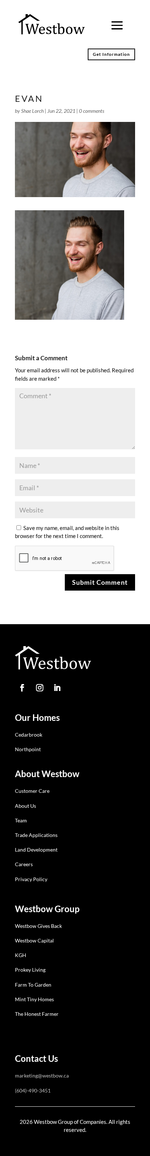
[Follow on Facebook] (22, 687)
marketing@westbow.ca (42, 1075)
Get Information (111, 54)
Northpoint (28, 749)
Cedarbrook (28, 734)
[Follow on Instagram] (39, 687)
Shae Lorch (32, 111)
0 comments (91, 111)
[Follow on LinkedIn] (57, 687)
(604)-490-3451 (33, 1090)
